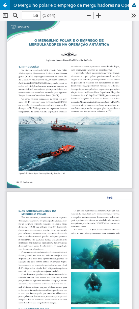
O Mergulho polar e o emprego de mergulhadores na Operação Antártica (76, 5)
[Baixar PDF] (134, 5)
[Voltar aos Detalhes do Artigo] (5, 5)
